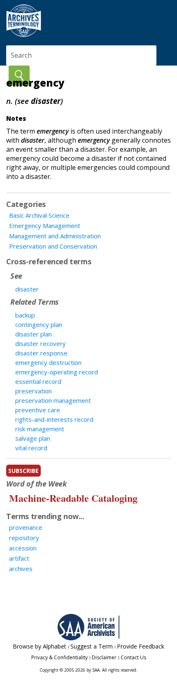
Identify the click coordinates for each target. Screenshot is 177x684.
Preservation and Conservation (53, 246)
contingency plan (38, 324)
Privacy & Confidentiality (59, 657)
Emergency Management (44, 225)
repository (24, 538)
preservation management (53, 400)
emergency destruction (48, 362)
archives (21, 568)
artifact (19, 558)
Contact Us (133, 657)
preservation (33, 391)
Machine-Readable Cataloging (73, 498)
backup (25, 315)
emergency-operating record (56, 372)
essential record (38, 381)
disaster (27, 289)
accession (23, 548)
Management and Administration (55, 236)
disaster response (41, 353)
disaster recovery (40, 343)
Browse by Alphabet (39, 646)
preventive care (37, 410)
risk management (39, 429)
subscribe (23, 471)
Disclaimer (104, 657)
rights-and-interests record (54, 419)
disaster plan (33, 334)
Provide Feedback (140, 646)
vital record (31, 448)
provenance (25, 527)
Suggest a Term (91, 646)
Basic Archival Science (39, 215)
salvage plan (32, 438)
